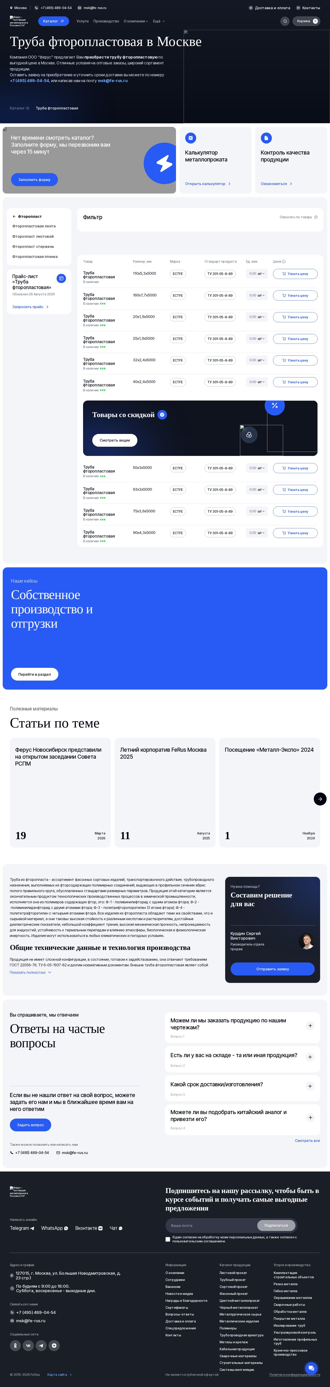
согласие (190, 1237)
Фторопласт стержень (33, 246)
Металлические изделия (239, 1321)
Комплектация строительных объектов (294, 1275)
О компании (174, 1273)
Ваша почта (181, 1225)
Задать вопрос (30, 1125)
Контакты (311, 8)
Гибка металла (285, 1291)
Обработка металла (290, 1311)
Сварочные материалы (238, 1356)
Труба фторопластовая (99, 275)
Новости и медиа (179, 1294)
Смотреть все (307, 1140)
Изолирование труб (289, 1325)
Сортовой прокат (234, 1287)
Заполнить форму (34, 179)
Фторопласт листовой (33, 236)
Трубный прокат (233, 1280)
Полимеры (228, 1328)
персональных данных (246, 1237)
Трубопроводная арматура (241, 1335)
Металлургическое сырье (241, 1314)
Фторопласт (30, 216)
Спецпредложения (180, 1328)
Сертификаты (176, 1307)
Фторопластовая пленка (35, 256)
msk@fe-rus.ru (95, 8)
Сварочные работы (289, 1304)
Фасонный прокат (234, 1294)
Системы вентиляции (237, 1370)
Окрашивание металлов (293, 1298)
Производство (106, 21)
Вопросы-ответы (179, 1314)
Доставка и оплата (272, 8)
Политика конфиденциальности (294, 1374)
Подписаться (276, 1225)
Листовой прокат (233, 1273)
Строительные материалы (241, 1363)
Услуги (83, 21)
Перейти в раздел (34, 674)
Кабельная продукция (237, 1349)
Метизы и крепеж (234, 1342)
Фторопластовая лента (34, 226)
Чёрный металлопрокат (239, 1307)
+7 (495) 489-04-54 (29, 80)
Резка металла (286, 1284)
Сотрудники (175, 1280)
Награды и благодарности (186, 1300)
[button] (320, 799)
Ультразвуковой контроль (295, 1332)
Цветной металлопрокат (240, 1300)
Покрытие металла (289, 1318)
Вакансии (172, 1287)
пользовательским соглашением (198, 1241)
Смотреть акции (115, 440)
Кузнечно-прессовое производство (291, 1352)
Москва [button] (20, 8)
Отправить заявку (272, 969)
